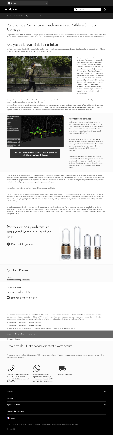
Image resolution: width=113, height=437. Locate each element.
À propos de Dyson (13, 405)
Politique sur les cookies (34, 424)
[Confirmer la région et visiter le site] (105, 3)
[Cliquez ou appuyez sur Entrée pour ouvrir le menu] (5, 9)
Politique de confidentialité (19, 424)
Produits (10, 392)
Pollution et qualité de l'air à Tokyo (18, 16)
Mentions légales (61, 424)
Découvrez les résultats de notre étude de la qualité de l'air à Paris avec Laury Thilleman (35, 153)
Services (10, 398)
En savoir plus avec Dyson (15, 411)
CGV (8, 424)
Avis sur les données (72, 424)
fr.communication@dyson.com (18, 280)
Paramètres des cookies (48, 424)
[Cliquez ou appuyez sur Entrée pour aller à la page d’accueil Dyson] (13, 10)
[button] (39, 74)
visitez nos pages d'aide (64, 355)
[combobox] (27, 3)
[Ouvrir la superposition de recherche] (87, 9)
